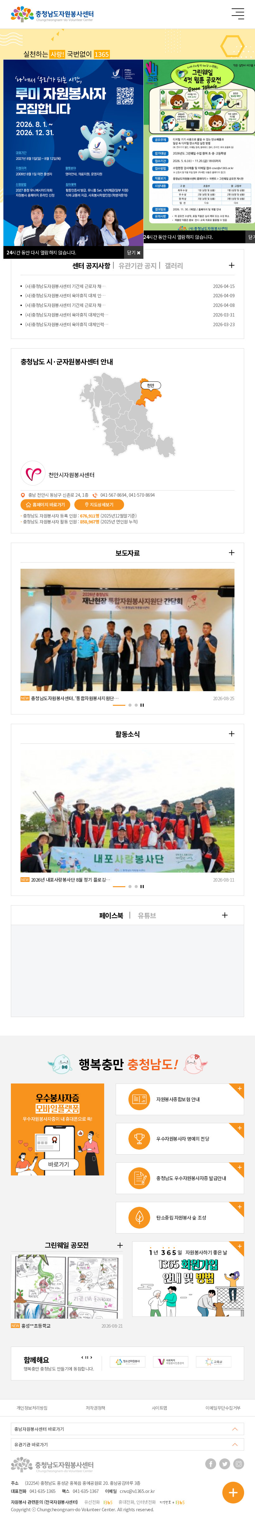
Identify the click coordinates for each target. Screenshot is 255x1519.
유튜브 (147, 915)
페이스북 (111, 915)
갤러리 (174, 265)
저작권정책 (95, 1408)
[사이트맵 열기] (238, 13)
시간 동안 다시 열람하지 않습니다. (178, 237)
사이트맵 (159, 1408)
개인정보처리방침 (32, 1408)
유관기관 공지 (137, 265)
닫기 (132, 252)
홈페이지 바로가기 (49, 504)
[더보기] (231, 265)
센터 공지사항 (91, 265)
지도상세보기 (101, 504)
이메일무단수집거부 (223, 1408)
